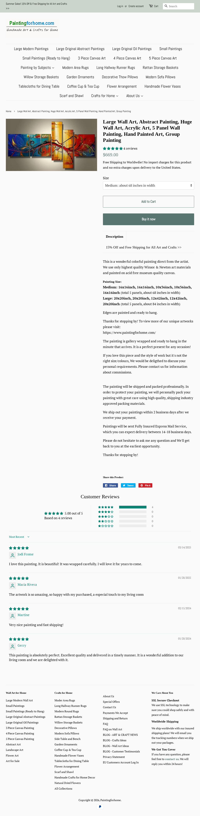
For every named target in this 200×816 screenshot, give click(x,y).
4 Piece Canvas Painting (20, 733)
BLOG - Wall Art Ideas (116, 746)
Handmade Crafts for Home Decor (74, 777)
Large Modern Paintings (31, 48)
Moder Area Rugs (64, 700)
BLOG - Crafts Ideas (114, 740)
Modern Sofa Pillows (160, 76)
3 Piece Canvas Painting (20, 728)
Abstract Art (13, 744)
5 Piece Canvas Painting (20, 739)
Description (114, 236)
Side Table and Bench (67, 739)
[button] (113, 148)
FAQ (105, 724)
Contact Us (109, 707)
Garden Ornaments (80, 76)
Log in (120, 6)
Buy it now (148, 219)
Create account (136, 6)
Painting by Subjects (36, 67)
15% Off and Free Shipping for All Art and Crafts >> (143, 247)
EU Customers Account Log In (121, 762)
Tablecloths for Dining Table (39, 86)
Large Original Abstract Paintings (80, 48)
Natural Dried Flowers (67, 783)
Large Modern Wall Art (19, 700)
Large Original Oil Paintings (132, 48)
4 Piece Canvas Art (127, 58)
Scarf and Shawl (71, 95)
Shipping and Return (115, 718)
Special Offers (111, 702)
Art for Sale (13, 761)
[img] (19, 548)
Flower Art (12, 755)
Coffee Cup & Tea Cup (83, 86)
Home (8, 111)
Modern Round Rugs (66, 711)
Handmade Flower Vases (163, 86)
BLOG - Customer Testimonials (121, 751)
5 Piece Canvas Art (163, 58)
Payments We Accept (115, 713)
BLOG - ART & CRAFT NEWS (120, 735)
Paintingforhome (110, 800)
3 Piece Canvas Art (92, 58)
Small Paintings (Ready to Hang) (46, 58)
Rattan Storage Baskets (160, 67)
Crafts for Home (103, 95)
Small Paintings (170, 48)
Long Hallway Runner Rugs (115, 67)
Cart (156, 6)
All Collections (63, 788)
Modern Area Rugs (75, 67)
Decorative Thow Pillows (120, 76)
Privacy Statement (114, 757)
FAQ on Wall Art (112, 729)
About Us (133, 95)
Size (106, 178)
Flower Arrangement (122, 86)
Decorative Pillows (65, 728)
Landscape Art (14, 750)
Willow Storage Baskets (41, 76)
